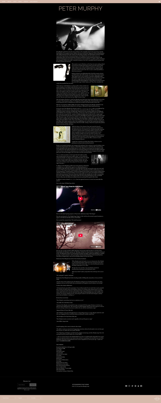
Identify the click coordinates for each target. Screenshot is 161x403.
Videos (26, 1)
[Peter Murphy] (80, 8)
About (9, 1)
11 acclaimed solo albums (86, 108)
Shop (14, 1)
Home (3, 1)
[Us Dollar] (36, 398)
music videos (73, 179)
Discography (33, 1)
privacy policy (27, 389)
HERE (75, 386)
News (20, 1)
